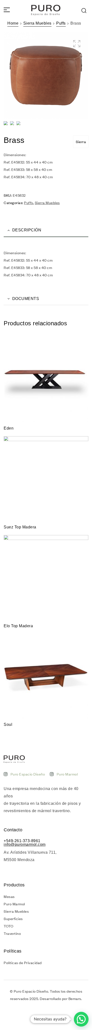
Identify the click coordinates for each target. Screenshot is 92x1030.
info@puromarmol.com (25, 844)
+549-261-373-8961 (22, 841)
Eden (8, 428)
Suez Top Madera (20, 527)
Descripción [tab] (26, 230)
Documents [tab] (25, 299)
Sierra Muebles (37, 23)
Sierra (81, 141)
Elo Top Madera (18, 626)
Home (12, 23)
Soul (8, 724)
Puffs (61, 23)
